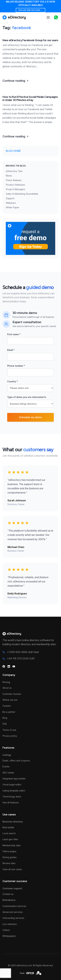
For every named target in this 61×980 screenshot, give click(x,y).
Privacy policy (10, 735)
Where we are (10, 700)
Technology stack (12, 796)
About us (7, 687)
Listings (7, 755)
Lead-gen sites (10, 839)
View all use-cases (12, 869)
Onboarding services (13, 918)
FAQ (5, 723)
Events (6, 766)
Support (10, 198)
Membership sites (12, 845)
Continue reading (14, 80)
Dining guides (10, 857)
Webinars (11, 202)
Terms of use (9, 730)
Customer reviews (12, 694)
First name (13, 334)
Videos (6, 930)
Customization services (14, 906)
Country (12, 381)
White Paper (12, 207)
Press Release (13, 180)
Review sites (9, 863)
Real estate (8, 827)
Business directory (13, 821)
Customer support (12, 888)
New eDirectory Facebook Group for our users (30, 40)
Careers (7, 705)
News (9, 175)
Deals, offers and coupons (16, 760)
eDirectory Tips (14, 171)
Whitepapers (9, 936)
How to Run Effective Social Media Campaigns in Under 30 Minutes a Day (30, 98)
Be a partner (9, 712)
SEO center (8, 772)
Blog (5, 717)
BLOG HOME (13, 150)
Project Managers (15, 189)
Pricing (6, 682)
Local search (9, 833)
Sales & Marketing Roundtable (22, 193)
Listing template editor (14, 790)
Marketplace (9, 900)
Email (11, 350)
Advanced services (13, 912)
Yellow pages (9, 851)
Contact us (8, 894)
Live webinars (10, 924)
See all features (11, 802)
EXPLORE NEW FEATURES (30, 10)
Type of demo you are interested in (26, 397)
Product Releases (15, 184)
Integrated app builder (14, 778)
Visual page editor (12, 784)
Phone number (16, 365)
